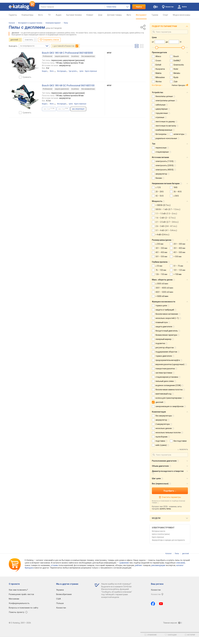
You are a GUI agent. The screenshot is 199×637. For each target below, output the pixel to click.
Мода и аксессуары (181, 15)
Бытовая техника (74, 15)
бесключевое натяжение (167, 314)
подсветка (160, 343)
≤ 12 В (158, 187)
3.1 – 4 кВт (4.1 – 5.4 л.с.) (166, 230)
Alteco (158, 56)
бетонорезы (161, 134)
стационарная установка (167, 377)
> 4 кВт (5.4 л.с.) (162, 234)
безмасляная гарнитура (166, 335)
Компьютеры (27, 15)
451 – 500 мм (179, 252)
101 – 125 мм (179, 270)
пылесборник (161, 437)
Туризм (154, 15)
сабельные (160, 105)
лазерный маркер (163, 339)
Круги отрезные (158, 537)
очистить (29, 40)
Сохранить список (51, 40)
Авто (129, 15)
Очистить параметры (171, 497)
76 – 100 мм (161, 270)
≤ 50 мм (159, 266)
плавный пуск (162, 322)
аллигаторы (179, 134)
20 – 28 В (160, 192)
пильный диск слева (165, 381)
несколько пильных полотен (168, 432)
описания (180, 563)
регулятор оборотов (165, 347)
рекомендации (158, 565)
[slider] (156, 47)
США (58, 599)
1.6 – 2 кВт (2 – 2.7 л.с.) (165, 218)
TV (49, 15)
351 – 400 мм (179, 248)
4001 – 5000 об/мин (164, 292)
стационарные (162, 152)
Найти (139, 7)
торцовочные (162, 113)
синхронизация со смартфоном (169, 406)
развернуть (184, 449)
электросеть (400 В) (165, 170)
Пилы (66, 23)
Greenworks (179, 65)
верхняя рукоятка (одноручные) (170, 364)
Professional (47, 56)
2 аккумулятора (163, 424)
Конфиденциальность (19, 603)
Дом (100, 15)
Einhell (158, 65)
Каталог (12, 23)
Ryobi (176, 77)
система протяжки (164, 373)
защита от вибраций (165, 310)
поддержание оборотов (166, 352)
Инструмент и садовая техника (30, 23)
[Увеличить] (25, 62)
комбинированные (164, 130)
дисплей (14, 40)
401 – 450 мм (161, 252)
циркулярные (162, 109)
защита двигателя (62, 56)
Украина (60, 590)
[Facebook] (153, 604)
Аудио (58, 15)
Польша (60, 603)
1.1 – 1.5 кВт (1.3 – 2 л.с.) (166, 213)
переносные (161, 148)
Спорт (165, 15)
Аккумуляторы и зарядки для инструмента (168, 540)
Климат (90, 15)
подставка (160, 441)
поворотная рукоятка (165, 368)
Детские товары (114, 15)
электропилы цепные (165, 100)
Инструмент (141, 15)
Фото (40, 15)
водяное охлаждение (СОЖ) (168, 385)
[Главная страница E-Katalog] (22, 7)
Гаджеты (13, 15)
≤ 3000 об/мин (162, 284)
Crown (158, 60)
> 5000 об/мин (162, 296)
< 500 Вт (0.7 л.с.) (163, 205)
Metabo (177, 73)
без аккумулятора (88, 56)
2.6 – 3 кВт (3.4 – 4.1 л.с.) (166, 226)
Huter (176, 69)
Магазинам (14, 599)
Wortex (159, 81)
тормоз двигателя (164, 356)
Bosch (176, 56)
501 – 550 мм (161, 256)
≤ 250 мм (159, 244)
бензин (159, 178)
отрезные (160, 117)
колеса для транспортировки (169, 398)
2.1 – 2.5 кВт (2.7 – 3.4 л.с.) (167, 222)
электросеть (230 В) (165, 165)
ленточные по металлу (166, 126)
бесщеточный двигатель (167, 331)
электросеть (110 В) (165, 161)
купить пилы (165, 509)
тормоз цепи (161, 305)
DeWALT (177, 60)
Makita (158, 73)
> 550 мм (177, 256)
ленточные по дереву (165, 121)
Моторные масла (158, 531)
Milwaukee (160, 77)
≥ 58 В (176, 196)
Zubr (176, 81)
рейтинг (138, 565)
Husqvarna (160, 69)
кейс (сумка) (161, 445)
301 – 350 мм (161, 248)
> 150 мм (177, 274)
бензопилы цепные (164, 96)
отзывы (54, 565)
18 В (175, 187)
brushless (75, 56)
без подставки (180, 441)
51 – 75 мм (178, 266)
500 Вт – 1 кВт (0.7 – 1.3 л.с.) (168, 209)
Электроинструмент (53, 23)
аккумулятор (161, 174)
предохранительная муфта (168, 360)
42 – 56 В (160, 196)
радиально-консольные (166, 138)
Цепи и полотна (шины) (161, 534)
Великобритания (64, 594)
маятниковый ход (163, 394)
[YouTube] (161, 603)
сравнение (124, 563)
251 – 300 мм (179, 244)
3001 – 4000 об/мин (164, 288)
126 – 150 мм (161, 274)
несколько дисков (164, 428)
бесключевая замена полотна (169, 389)
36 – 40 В (178, 192)
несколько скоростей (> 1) (167, 318)
